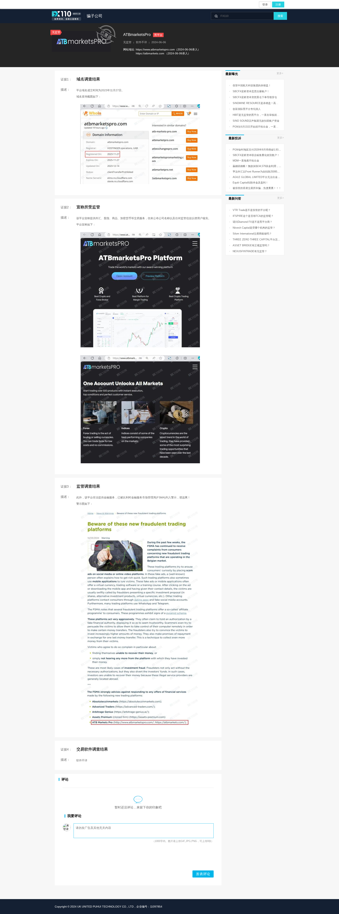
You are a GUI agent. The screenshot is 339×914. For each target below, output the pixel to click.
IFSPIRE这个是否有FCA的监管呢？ (250, 215)
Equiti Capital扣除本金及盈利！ (248, 182)
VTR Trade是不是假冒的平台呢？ (249, 210)
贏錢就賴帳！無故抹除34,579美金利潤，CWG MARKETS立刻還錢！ (269, 166)
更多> (280, 73)
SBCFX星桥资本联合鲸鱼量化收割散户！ (254, 155)
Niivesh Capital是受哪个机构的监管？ (251, 227)
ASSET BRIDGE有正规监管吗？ (249, 245)
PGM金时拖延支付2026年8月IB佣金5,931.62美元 (258, 149)
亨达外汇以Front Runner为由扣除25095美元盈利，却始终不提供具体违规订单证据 (277, 171)
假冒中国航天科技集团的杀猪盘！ (249, 85)
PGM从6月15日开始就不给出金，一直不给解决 (257, 126)
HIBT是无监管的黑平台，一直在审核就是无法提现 (259, 114)
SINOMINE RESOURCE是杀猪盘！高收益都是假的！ (261, 103)
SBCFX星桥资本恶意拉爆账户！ (248, 91)
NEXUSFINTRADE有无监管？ (247, 251)
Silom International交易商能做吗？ (250, 233)
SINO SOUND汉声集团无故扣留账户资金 (253, 120)
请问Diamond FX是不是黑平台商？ (250, 221)
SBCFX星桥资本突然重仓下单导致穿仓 (252, 97)
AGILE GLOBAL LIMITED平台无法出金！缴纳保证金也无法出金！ (268, 177)
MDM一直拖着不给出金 (243, 160)
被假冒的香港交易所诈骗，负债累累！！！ (254, 188)
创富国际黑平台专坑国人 (244, 109)
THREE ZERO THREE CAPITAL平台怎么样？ (256, 239)
